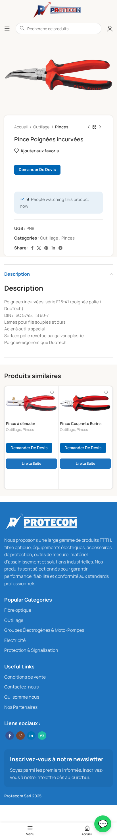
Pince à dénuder (20, 423)
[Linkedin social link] (53, 248)
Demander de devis (37, 169)
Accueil (21, 127)
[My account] (110, 28)
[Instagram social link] (20, 735)
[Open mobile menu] (7, 28)
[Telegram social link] (60, 248)
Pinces (61, 127)
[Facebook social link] (32, 248)
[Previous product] (88, 127)
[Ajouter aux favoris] (52, 393)
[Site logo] (58, 9)
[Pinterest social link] (46, 248)
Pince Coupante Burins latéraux (80, 426)
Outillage (41, 127)
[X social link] (39, 248)
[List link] (58, 610)
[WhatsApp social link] (42, 735)
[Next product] (100, 127)
